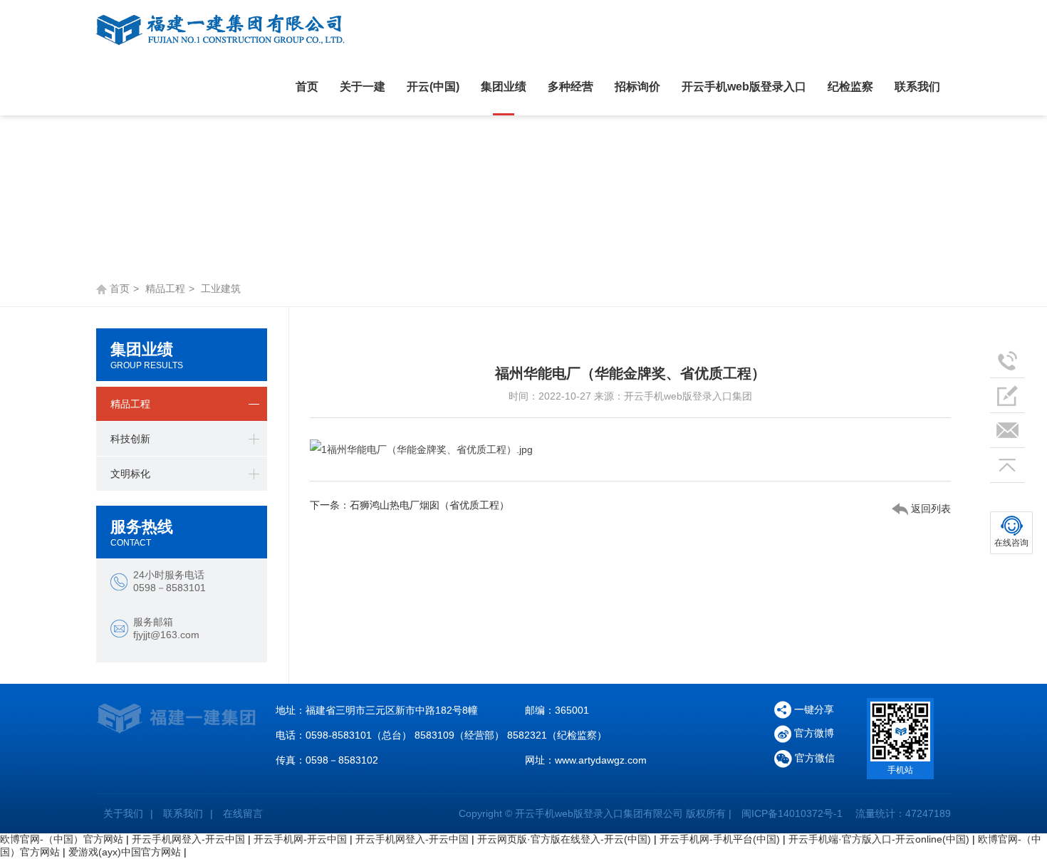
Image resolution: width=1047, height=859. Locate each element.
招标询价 (637, 86)
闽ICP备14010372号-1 (792, 813)
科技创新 (130, 438)
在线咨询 (1011, 543)
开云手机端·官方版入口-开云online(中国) (878, 839)
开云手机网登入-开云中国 (188, 839)
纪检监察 (850, 86)
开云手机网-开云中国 (300, 839)
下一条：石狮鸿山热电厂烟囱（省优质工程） (409, 505)
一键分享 (814, 709)
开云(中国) (433, 86)
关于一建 (362, 86)
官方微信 (813, 758)
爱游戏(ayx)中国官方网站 (124, 852)
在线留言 (243, 813)
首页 (307, 86)
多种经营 (570, 86)
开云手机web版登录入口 (744, 86)
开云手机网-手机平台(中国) (720, 839)
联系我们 (917, 86)
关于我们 (123, 813)
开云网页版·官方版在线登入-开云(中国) (564, 839)
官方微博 (812, 733)
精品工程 (165, 288)
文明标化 (130, 473)
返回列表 (929, 508)
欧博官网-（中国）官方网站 (61, 839)
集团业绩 (503, 86)
